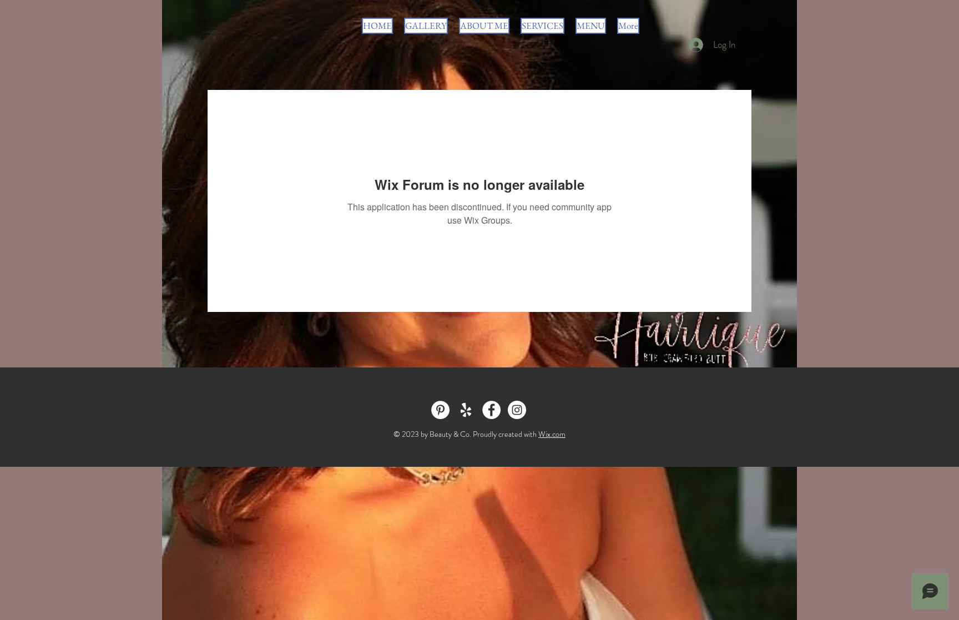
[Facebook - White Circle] (491, 410)
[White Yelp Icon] (466, 410)
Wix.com (552, 434)
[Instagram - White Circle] (517, 410)
